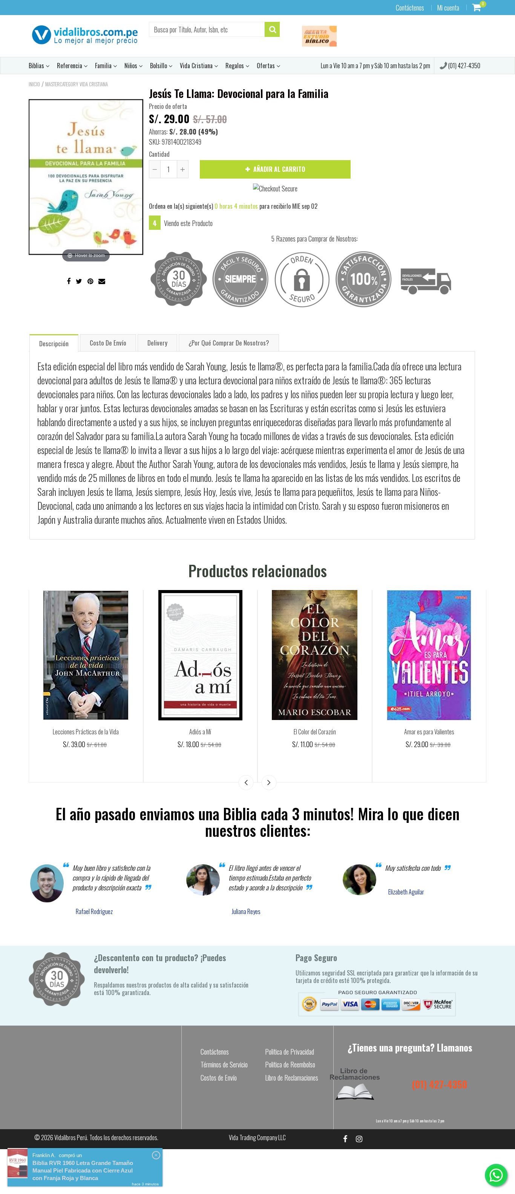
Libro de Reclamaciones (291, 1077)
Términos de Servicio (224, 1064)
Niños (131, 65)
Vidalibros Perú (70, 1137)
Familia (104, 65)
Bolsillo (159, 65)
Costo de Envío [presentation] (108, 342)
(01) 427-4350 (463, 65)
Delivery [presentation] (157, 342)
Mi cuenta (448, 7)
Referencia (70, 65)
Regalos (235, 65)
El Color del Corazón (315, 731)
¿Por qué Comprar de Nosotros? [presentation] (229, 342)
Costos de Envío (219, 1077)
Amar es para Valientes (429, 731)
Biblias (37, 65)
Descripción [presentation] (54, 343)
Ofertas (266, 65)
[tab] (54, 342)
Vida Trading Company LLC (257, 1137)
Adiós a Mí (200, 731)
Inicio (34, 84)
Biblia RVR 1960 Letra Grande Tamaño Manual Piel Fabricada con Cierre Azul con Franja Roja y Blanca (82, 1170)
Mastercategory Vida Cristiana (76, 84)
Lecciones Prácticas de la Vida (86, 731)
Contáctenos (410, 7)
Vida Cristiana (197, 65)
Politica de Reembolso (290, 1064)
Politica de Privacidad (289, 1051)
